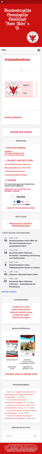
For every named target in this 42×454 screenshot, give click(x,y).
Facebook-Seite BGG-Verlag (21, 312)
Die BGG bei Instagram (21, 317)
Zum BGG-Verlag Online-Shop (21, 374)
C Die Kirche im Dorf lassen (15, 171)
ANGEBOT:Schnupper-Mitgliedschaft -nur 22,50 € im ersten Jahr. (15, 153)
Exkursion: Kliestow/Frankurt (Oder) (23, 274)
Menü (4, 50)
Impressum (14, 448)
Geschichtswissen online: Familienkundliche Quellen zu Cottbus (24, 266)
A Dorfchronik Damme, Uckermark (18, 164)
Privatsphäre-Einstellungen (15, 449)
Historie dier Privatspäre (25, 451)
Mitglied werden (16, 148)
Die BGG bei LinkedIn (21, 315)
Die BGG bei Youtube (21, 307)
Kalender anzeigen (9, 291)
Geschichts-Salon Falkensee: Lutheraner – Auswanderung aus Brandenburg (22, 284)
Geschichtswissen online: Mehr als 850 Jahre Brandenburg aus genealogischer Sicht (23, 243)
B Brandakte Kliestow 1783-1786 (17, 168)
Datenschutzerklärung (28, 448)
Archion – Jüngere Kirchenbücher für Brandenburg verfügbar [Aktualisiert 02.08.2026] (20, 394)
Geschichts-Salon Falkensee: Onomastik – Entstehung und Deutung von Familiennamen (24, 255)
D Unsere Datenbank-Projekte (16, 175)
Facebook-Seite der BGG (21, 310)
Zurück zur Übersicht (13, 117)
